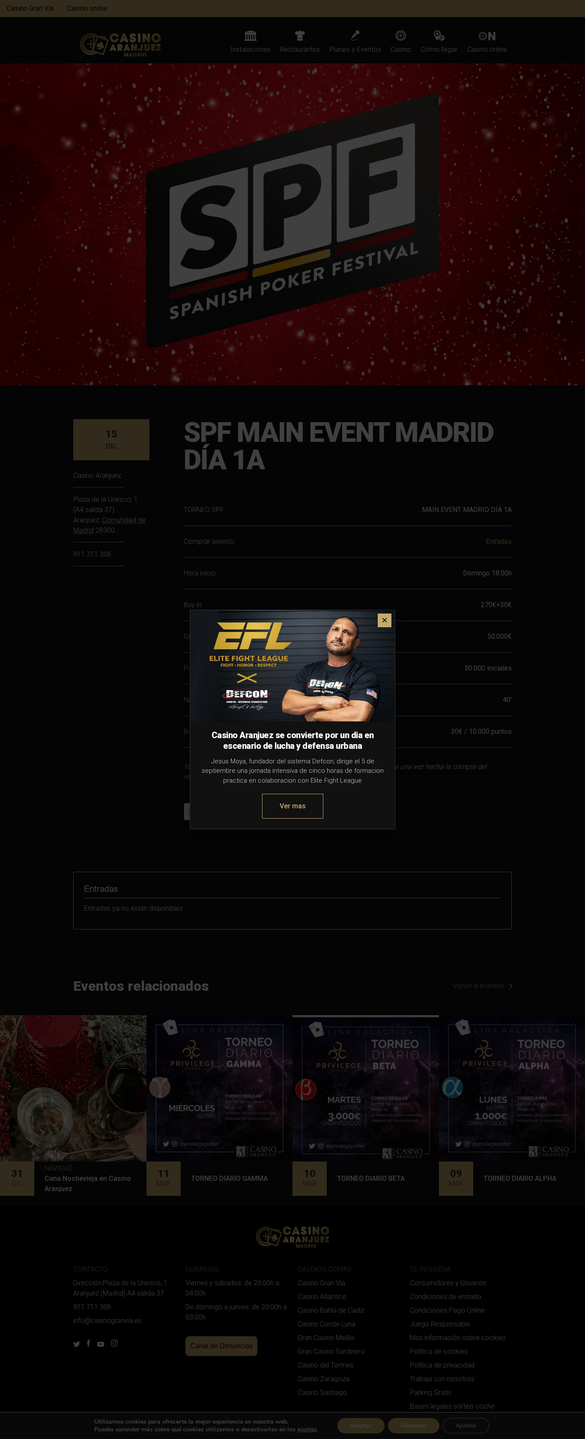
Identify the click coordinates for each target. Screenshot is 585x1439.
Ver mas (293, 806)
